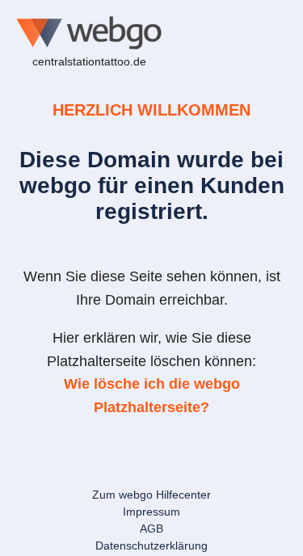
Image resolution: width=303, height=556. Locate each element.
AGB (151, 528)
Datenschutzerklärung (151, 545)
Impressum (151, 511)
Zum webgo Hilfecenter (151, 494)
